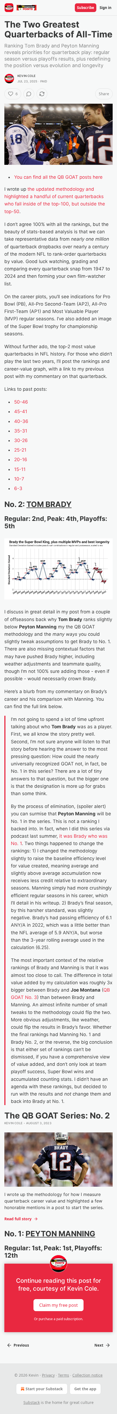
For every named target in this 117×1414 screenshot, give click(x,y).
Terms (63, 1375)
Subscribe (85, 7)
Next (98, 1345)
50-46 (21, 402)
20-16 (20, 459)
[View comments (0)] (28, 93)
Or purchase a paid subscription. (58, 1319)
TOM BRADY (49, 504)
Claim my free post (58, 1305)
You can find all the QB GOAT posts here (58, 177)
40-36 (21, 421)
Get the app (85, 1388)
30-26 (21, 440)
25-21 (20, 450)
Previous (21, 1345)
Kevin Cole (26, 76)
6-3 (18, 488)
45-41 (20, 411)
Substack (31, 1402)
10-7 (19, 479)
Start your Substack (44, 1388)
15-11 (20, 469)
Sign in (106, 7)
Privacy (48, 1375)
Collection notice (87, 1375)
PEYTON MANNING (60, 1233)
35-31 (20, 431)
